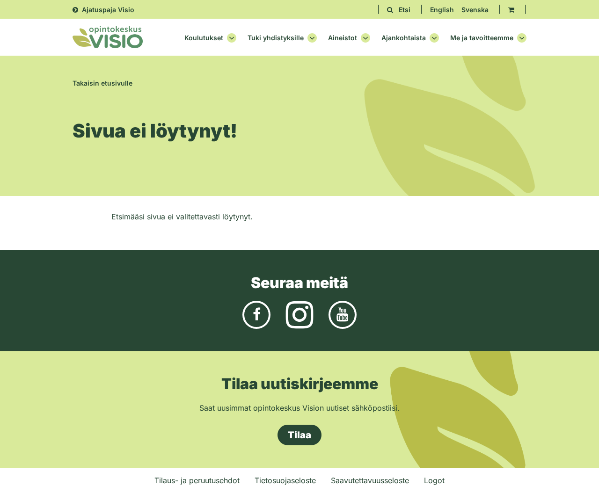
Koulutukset (203, 38)
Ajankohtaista (403, 38)
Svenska (475, 10)
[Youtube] (343, 314)
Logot (434, 480)
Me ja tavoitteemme (481, 38)
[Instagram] (299, 314)
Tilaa (299, 435)
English (442, 10)
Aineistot (342, 38)
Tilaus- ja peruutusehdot (197, 480)
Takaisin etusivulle (102, 83)
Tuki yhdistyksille (276, 38)
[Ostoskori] (511, 10)
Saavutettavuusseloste (370, 480)
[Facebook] (256, 314)
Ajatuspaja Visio (108, 10)
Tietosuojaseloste (285, 480)
